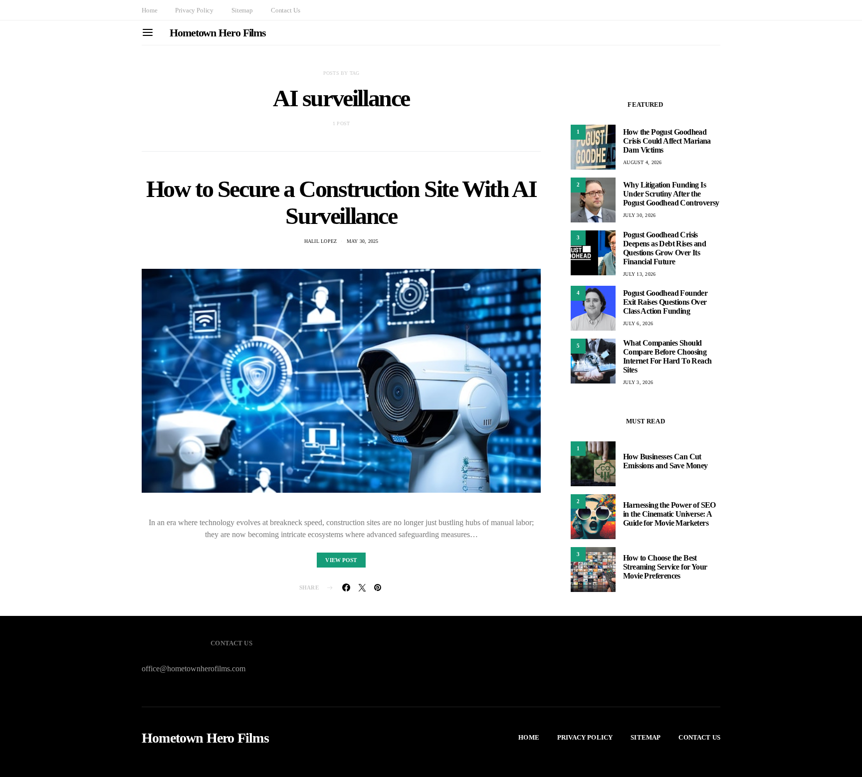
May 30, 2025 (363, 241)
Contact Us (285, 10)
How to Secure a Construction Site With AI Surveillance (341, 202)
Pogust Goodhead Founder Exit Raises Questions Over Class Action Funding (665, 302)
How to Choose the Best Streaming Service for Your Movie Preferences (665, 567)
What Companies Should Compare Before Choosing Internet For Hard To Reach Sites (667, 356)
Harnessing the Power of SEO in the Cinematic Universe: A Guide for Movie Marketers (669, 514)
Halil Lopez (320, 241)
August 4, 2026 (642, 162)
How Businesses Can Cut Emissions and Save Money (665, 461)
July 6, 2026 (638, 323)
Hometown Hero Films (218, 32)
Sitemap (242, 10)
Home (149, 10)
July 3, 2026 (638, 382)
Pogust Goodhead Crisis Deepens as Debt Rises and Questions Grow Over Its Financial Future (664, 248)
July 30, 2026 (639, 215)
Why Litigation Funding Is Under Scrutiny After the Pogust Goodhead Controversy (671, 194)
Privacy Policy (194, 10)
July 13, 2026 (639, 274)
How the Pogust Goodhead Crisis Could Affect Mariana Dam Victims (667, 141)
